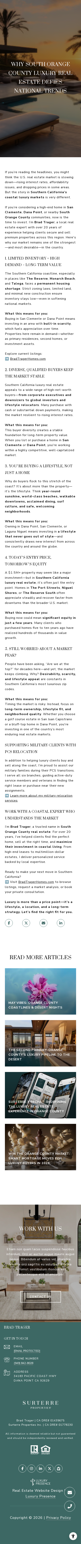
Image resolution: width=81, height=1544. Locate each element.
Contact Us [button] (41, 1297)
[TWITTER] (49, 1468)
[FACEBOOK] (22, 1468)
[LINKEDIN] (40, 1468)
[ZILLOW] (59, 1468)
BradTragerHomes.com (28, 359)
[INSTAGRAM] (31, 1468)
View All (40, 1184)
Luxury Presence (41, 1496)
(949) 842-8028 (23, 1363)
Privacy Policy (58, 1517)
